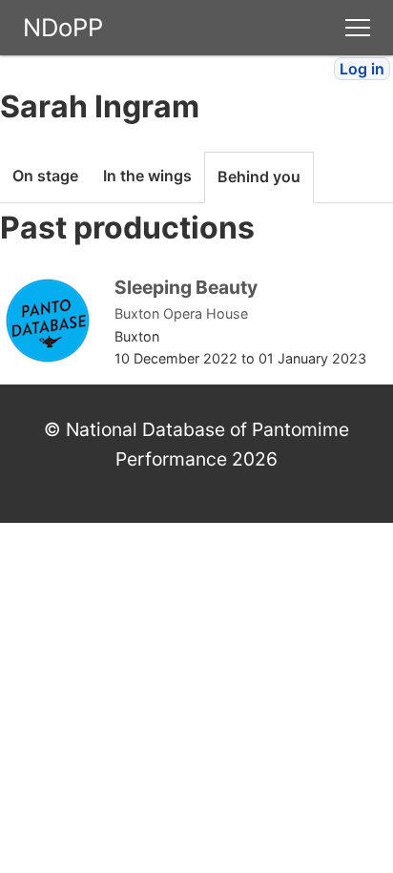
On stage (45, 175)
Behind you (258, 176)
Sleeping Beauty (186, 287)
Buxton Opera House (181, 313)
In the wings (147, 175)
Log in (362, 68)
